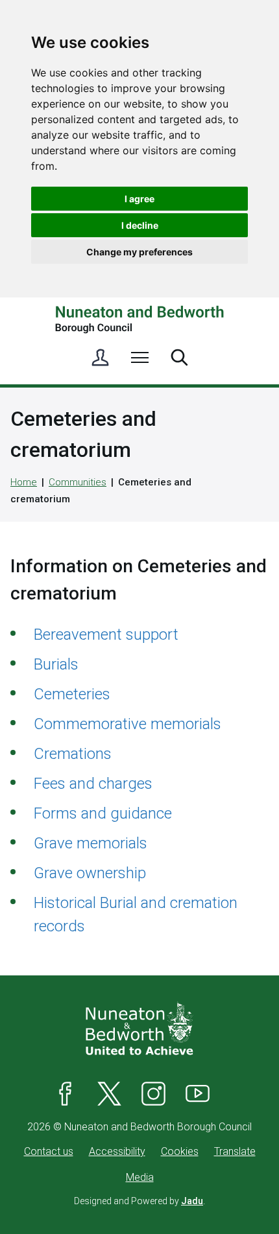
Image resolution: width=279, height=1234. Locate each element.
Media (140, 1177)
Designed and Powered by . (139, 1201)
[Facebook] (65, 1093)
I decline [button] (139, 225)
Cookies (180, 1151)
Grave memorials (90, 843)
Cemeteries (72, 694)
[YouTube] (198, 1093)
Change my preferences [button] (139, 251)
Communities (77, 482)
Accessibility (117, 1151)
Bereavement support (106, 634)
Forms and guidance (103, 813)
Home (23, 482)
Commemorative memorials (127, 724)
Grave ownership (90, 873)
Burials (56, 664)
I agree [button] (139, 198)
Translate (235, 1151)
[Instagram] (154, 1093)
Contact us (48, 1151)
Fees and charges (93, 783)
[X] (109, 1093)
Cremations (73, 754)
